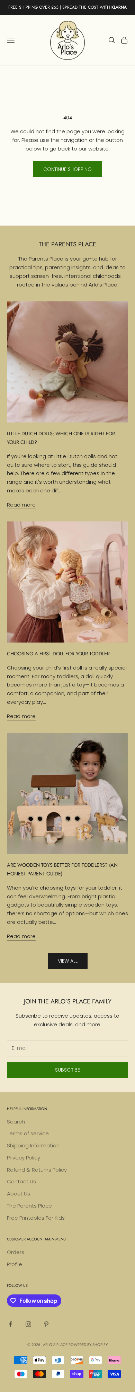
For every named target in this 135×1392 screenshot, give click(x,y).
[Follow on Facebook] (10, 1324)
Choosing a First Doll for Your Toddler (58, 653)
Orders (15, 1252)
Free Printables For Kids (36, 1217)
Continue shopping (67, 169)
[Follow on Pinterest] (46, 1324)
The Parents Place (29, 1205)
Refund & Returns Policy (37, 1169)
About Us (18, 1193)
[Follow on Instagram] (28, 1324)
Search (16, 1121)
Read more (21, 504)
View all (68, 960)
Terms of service (28, 1133)
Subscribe (67, 1069)
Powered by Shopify (88, 1344)
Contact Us (21, 1181)
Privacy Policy (23, 1157)
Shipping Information (33, 1145)
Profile (14, 1264)
